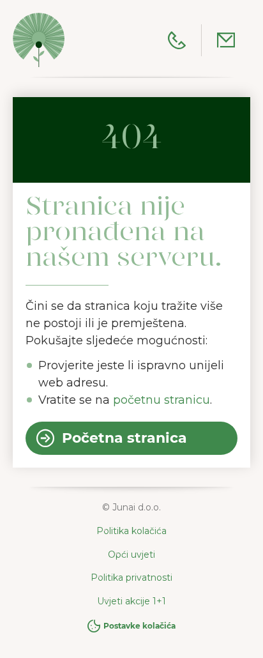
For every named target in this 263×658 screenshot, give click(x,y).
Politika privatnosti (131, 577)
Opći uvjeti (131, 554)
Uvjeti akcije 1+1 (131, 601)
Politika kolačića (131, 531)
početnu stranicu (161, 400)
